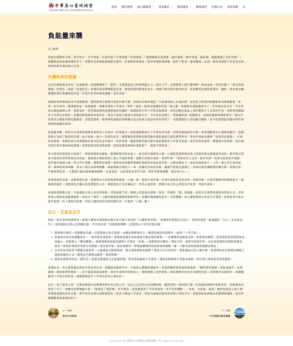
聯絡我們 (201, 6)
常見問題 (232, 6)
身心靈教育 (144, 6)
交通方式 (217, 6)
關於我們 (127, 6)
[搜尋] (244, 7)
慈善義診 (164, 6)
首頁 (114, 6)
